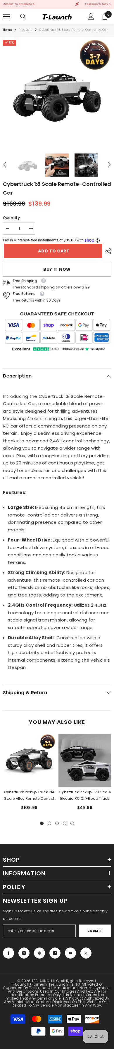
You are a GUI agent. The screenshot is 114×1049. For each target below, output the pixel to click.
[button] (4, 165)
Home (7, 30)
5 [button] (72, 823)
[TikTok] (55, 953)
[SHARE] (106, 251)
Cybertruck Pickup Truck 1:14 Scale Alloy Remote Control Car (29, 796)
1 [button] (42, 823)
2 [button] (49, 823)
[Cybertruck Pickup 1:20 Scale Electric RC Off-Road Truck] (84, 760)
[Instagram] (24, 953)
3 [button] (57, 823)
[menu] (6, 16)
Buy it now (57, 269)
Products (26, 30)
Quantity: (12, 217)
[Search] (23, 16)
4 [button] (64, 823)
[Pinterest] (39, 953)
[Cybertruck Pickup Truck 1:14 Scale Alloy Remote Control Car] (29, 760)
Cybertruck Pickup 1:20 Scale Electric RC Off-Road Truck (85, 795)
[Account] (91, 16)
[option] (57, 93)
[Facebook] (8, 953)
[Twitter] (85, 953)
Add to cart (52, 251)
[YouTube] (70, 953)
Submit (94, 930)
